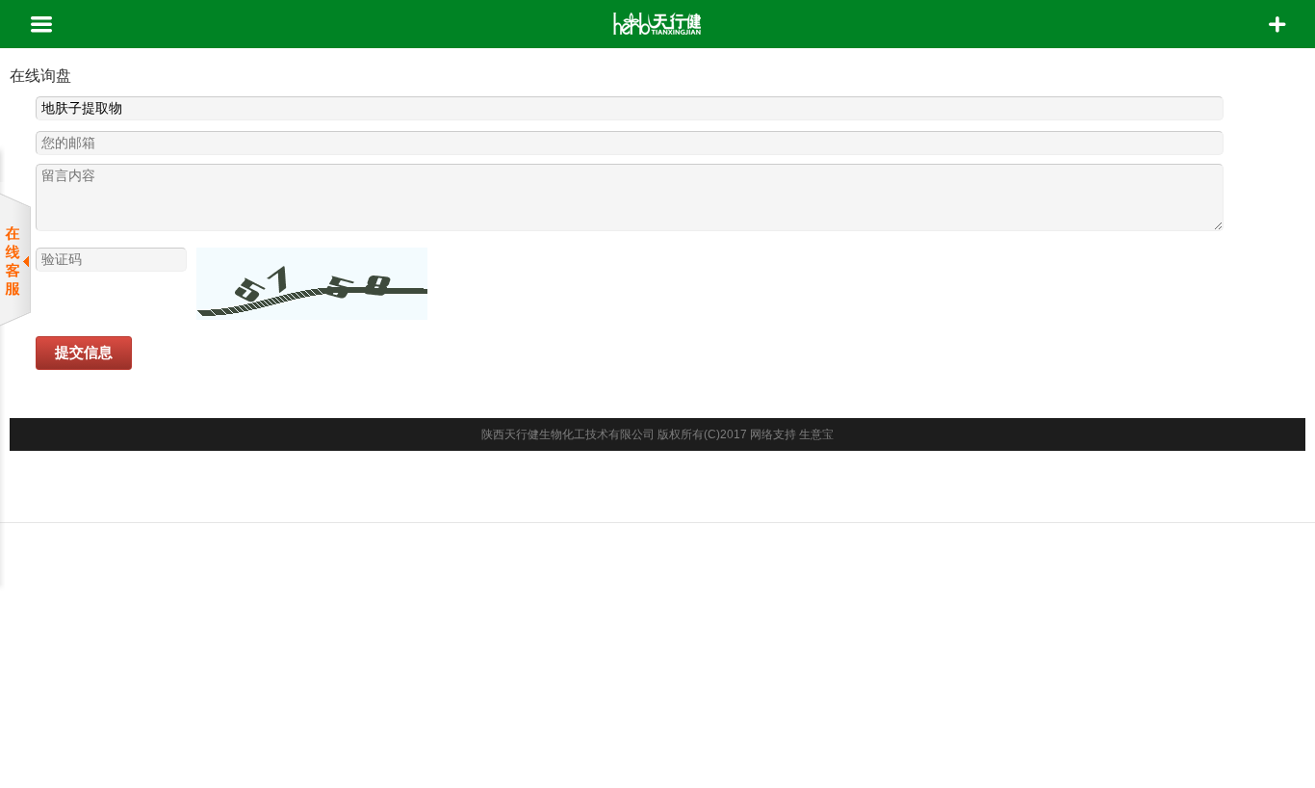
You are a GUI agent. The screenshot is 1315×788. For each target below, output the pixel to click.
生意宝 (816, 434)
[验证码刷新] (311, 284)
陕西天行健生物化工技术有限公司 (568, 434)
